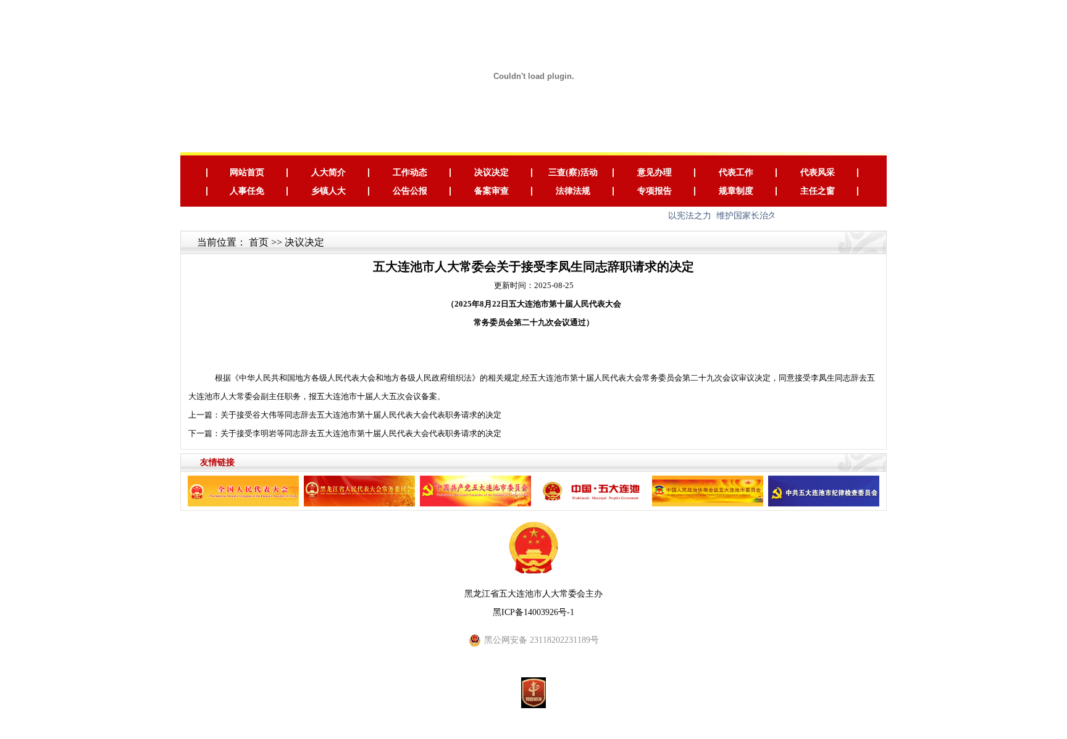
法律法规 (573, 191)
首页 (259, 242)
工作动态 (410, 172)
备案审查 (491, 191)
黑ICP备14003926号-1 (533, 612)
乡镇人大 (328, 191)
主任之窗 (817, 191)
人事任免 (247, 191)
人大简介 (328, 172)
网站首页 (247, 172)
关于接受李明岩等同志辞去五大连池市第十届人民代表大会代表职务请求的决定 (360, 433)
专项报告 (654, 191)
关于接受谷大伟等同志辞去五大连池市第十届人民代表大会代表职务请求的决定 (360, 414)
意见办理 (654, 172)
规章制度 (736, 191)
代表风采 (817, 172)
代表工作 (736, 172)
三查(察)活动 (573, 172)
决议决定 (491, 172)
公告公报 (410, 191)
